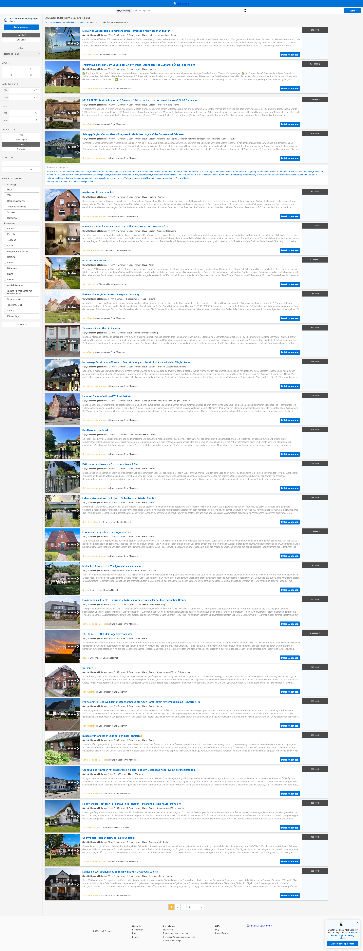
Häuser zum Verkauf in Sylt (102, 171)
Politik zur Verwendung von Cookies (179, 937)
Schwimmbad (14, 299)
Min (5, 90)
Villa (9, 195)
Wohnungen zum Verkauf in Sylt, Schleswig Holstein (70, 182)
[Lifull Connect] (259, 933)
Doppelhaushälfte (16, 201)
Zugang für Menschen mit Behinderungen (19, 292)
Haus (9, 189)
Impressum (168, 930)
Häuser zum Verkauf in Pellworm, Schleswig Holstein (85, 175)
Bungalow (12, 218)
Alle (21, 135)
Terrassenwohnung (16, 206)
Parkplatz (12, 234)
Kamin (10, 262)
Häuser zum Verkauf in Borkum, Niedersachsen (68, 171)
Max (6, 98)
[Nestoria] (181, 3)
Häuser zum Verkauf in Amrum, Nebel (172, 178)
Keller (10, 245)
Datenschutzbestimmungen (175, 933)
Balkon (10, 279)
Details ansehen (289, 54)
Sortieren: (21, 48)
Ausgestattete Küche (17, 251)
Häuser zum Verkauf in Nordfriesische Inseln (276, 175)
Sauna (10, 274)
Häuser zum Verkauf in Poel (167, 171)
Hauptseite (49, 22)
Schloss (11, 212)
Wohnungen (21, 139)
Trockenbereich (14, 305)
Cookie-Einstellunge (172, 941)
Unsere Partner (222, 933)
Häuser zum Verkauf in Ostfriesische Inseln (93, 178)
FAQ (217, 930)
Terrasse (11, 240)
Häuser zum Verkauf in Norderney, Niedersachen (233, 175)
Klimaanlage (13, 316)
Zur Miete (21, 40)
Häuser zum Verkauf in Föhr (164, 175)
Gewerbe (21, 149)
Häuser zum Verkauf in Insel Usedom (194, 175)
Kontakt (135, 937)
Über (134, 933)
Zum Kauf (21, 35)
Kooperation (137, 930)
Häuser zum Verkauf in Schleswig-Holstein (72, 22)
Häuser (21, 144)
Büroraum (12, 268)
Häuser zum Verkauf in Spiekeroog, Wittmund (133, 178)
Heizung (11, 257)
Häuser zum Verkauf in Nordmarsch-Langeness (291, 171)
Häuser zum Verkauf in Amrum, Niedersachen (130, 175)
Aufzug (10, 310)
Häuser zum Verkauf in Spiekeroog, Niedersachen (203, 171)
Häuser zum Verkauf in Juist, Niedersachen (134, 171)
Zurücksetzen (21, 324)
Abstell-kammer (15, 285)
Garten (10, 228)
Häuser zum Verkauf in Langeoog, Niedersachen (247, 171)
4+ (31, 75)
